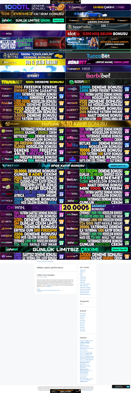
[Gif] (65, 124)
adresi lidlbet (82, 340)
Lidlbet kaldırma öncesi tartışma (84, 374)
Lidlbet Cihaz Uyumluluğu (85, 287)
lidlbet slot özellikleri (88, 366)
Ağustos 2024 (83, 330)
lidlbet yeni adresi (83, 370)
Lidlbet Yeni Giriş (57, 290)
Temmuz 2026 (83, 313)
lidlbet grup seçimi (87, 355)
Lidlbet (39, 289)
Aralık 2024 (82, 327)
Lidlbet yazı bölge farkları (83, 377)
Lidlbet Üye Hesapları (46, 275)
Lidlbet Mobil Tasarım (84, 292)
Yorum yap (40, 291)
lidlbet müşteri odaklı (82, 359)
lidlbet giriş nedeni (82, 355)
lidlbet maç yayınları (90, 358)
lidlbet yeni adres (84, 369)
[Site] (32, 88)
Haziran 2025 (82, 320)
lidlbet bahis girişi (82, 344)
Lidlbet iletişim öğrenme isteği (84, 373)
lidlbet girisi (82, 353)
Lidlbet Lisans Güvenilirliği (85, 289)
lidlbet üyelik (88, 379)
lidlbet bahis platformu (84, 345)
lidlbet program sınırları (83, 363)
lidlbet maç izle (90, 356)
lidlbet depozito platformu (83, 352)
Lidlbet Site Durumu (84, 285)
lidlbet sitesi (82, 366)
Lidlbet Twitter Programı (85, 290)
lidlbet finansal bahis (90, 352)
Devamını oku (48, 286)
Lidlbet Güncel (83, 278)
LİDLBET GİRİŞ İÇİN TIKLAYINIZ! (65, 50)
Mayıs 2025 (82, 322)
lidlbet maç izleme (83, 358)
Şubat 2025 (82, 323)
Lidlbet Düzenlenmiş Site (85, 294)
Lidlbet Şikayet (83, 277)
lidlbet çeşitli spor (91, 378)
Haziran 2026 (82, 315)
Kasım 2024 (82, 329)
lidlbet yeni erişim (89, 370)
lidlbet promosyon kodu (84, 364)
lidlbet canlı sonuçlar (91, 348)
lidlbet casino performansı (42, 290)
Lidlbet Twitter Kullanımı (85, 283)
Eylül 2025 (82, 318)
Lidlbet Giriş (82, 271)
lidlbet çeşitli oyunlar (84, 378)
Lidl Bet (81, 275)
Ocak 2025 (82, 325)
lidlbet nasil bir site (89, 359)
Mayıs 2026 (82, 316)
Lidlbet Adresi (83, 270)
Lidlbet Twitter (83, 367)
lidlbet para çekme (84, 362)
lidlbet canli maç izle (84, 348)
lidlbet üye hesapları (50, 290)
